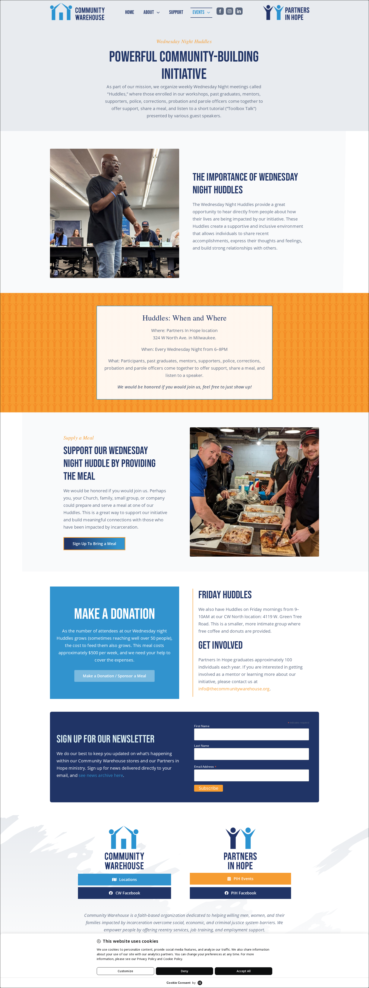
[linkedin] (239, 11)
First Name (201, 726)
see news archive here (101, 775)
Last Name (201, 745)
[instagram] (229, 11)
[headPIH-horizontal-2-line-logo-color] (287, 4)
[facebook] (220, 11)
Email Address (205, 767)
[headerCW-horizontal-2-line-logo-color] (77, 4)
